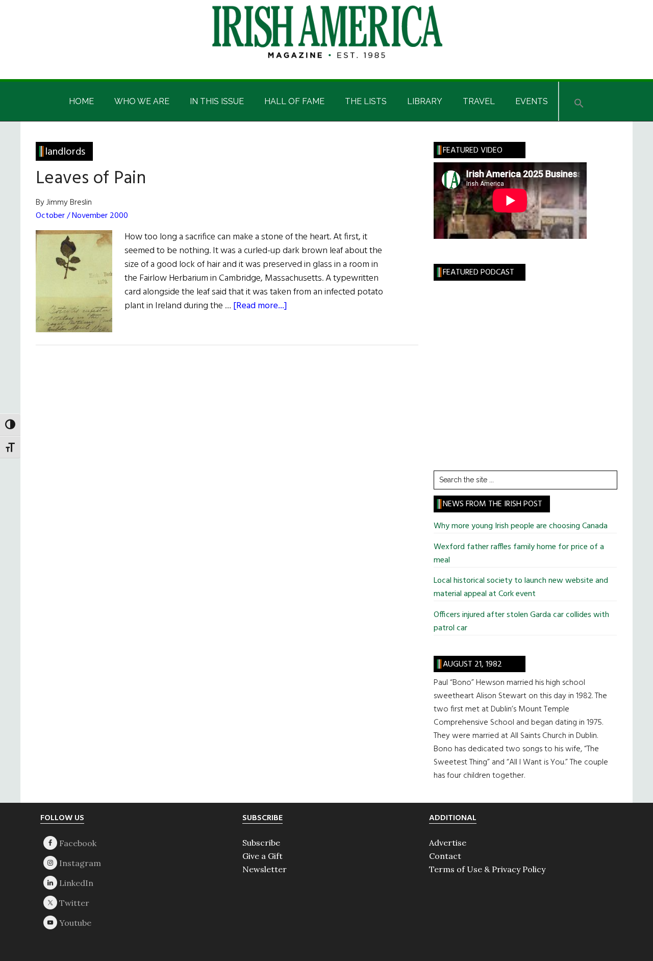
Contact (445, 856)
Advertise (447, 842)
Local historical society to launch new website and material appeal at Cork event (521, 587)
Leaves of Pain (91, 178)
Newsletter (264, 869)
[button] (579, 101)
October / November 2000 (82, 216)
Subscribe (261, 842)
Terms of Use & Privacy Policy (487, 869)
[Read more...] (260, 306)
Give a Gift (262, 856)
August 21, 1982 (472, 664)
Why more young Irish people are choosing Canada (521, 526)
